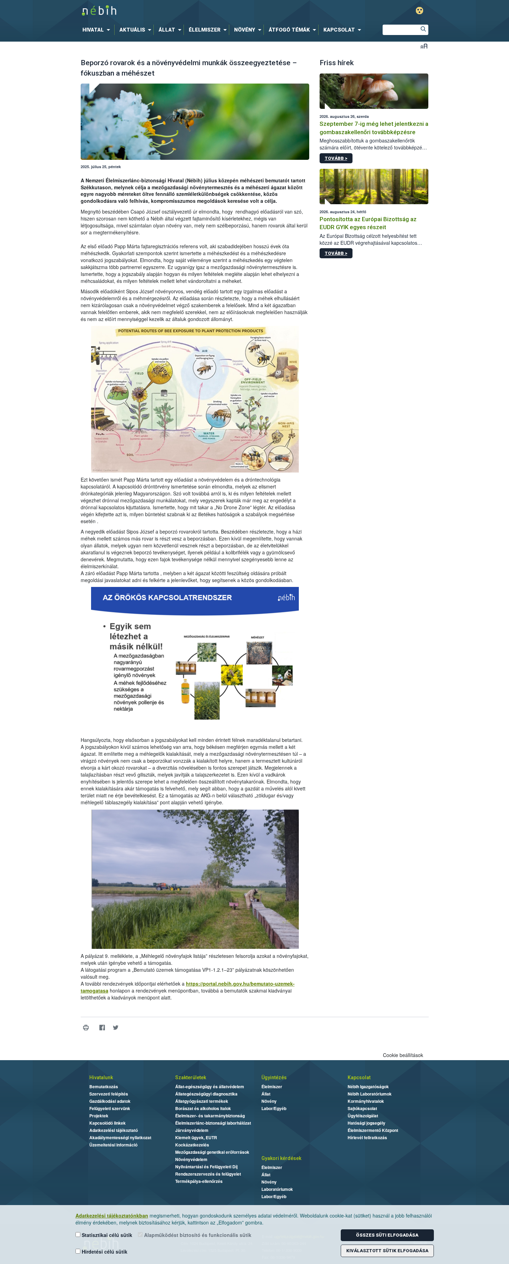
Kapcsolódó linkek (107, 1123)
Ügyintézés (274, 1077)
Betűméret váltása (424, 46)
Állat (265, 1094)
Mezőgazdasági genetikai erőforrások (212, 1152)
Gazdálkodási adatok (110, 1101)
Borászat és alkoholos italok (203, 1108)
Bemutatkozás (103, 1086)
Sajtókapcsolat (362, 1108)
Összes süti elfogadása (387, 1235)
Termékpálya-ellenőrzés (199, 1181)
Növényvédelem (191, 1159)
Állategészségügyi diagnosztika (206, 1094)
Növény (269, 1101)
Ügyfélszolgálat (363, 1116)
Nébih (181, 10)
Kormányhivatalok (366, 1101)
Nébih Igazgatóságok (368, 1086)
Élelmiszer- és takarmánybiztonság (210, 1116)
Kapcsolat (359, 1077)
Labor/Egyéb (273, 1108)
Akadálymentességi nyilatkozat (120, 1137)
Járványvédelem (191, 1130)
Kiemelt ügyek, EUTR (196, 1137)
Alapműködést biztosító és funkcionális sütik (197, 1234)
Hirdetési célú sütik (103, 1251)
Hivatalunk (101, 1077)
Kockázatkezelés (192, 1145)
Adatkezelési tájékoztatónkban (111, 1215)
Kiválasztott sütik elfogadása (387, 1250)
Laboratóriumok (277, 1189)
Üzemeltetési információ (113, 1145)
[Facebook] (102, 1027)
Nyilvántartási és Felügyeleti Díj (206, 1166)
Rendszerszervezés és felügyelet (208, 1174)
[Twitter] (115, 1027)
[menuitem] (98, 30)
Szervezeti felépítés (108, 1094)
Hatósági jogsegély (366, 1123)
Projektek (98, 1116)
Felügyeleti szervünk (109, 1108)
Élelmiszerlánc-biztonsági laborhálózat (213, 1123)
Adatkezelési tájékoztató (113, 1130)
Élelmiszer (271, 1086)
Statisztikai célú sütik (106, 1234)
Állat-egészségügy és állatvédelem (209, 1086)
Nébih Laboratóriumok (370, 1094)
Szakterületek (190, 1077)
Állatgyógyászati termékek (201, 1101)
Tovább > (336, 158)
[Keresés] (423, 30)
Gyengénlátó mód (419, 10)
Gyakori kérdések (281, 1158)
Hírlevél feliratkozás (367, 1137)
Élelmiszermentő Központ (373, 1130)
